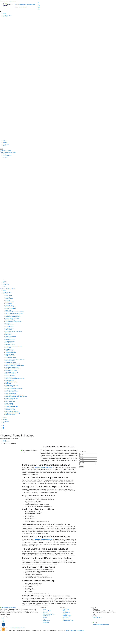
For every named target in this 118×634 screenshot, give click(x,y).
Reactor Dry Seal (9, 404)
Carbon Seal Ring (9, 408)
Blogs (4, 145)
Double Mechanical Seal (11, 398)
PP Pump (7, 297)
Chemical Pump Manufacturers (43, 467)
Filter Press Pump (9, 339)
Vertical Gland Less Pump (12, 318)
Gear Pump (8, 334)
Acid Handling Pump (10, 352)
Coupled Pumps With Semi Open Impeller (16, 396)
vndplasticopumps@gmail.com (27, 4)
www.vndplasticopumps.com (18, 627)
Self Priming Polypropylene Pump (14, 313)
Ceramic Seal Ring (10, 409)
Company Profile (7, 15)
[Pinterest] (39, 6)
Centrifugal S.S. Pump (11, 370)
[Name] (1, 149)
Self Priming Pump (10, 387)
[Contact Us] (3, 625)
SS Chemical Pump (10, 351)
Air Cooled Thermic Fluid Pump (13, 331)
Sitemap (5, 142)
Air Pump (7, 323)
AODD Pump (8, 303)
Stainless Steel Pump (10, 308)
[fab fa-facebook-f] (3, 425)
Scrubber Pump (9, 326)
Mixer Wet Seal (9, 403)
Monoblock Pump (10, 344)
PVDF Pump (8, 295)
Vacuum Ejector (9, 349)
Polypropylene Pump (10, 307)
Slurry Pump (8, 338)
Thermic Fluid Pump (10, 390)
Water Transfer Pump (10, 393)
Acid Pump (8, 310)
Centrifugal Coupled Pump (12, 367)
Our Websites (46, 620)
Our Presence (46, 615)
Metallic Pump (9, 342)
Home (4, 13)
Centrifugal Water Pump (11, 372)
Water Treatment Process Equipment (14, 359)
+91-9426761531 (23, 7)
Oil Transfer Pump (10, 355)
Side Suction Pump (10, 341)
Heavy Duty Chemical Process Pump (14, 378)
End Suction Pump (10, 375)
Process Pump (9, 298)
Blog (44, 619)
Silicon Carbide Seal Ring (11, 411)
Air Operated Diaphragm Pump (13, 321)
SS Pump (7, 300)
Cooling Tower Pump (10, 336)
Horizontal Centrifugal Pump (12, 316)
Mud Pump (8, 383)
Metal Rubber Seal (10, 401)
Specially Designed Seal (11, 406)
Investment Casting (10, 414)
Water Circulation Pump (11, 391)
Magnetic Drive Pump (11, 382)
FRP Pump (8, 347)
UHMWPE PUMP (9, 302)
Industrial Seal (9, 400)
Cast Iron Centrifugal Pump (12, 364)
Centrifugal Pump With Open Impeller (15, 395)
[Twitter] (39, 4)
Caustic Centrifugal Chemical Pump (14, 365)
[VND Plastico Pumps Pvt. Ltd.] (8, 0)
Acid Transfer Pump (10, 357)
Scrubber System (9, 354)
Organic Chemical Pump (11, 385)
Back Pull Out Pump (10, 362)
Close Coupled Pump (10, 373)
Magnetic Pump (9, 328)
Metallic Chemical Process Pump (13, 346)
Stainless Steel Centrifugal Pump (13, 388)
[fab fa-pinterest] (3, 428)
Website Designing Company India (75, 630)
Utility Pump (8, 329)
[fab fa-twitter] (3, 427)
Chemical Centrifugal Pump (12, 315)
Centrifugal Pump (9, 324)
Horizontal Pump (9, 380)
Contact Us (6, 144)
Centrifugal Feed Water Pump (13, 369)
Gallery (4, 140)
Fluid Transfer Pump (10, 377)
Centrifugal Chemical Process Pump (14, 311)
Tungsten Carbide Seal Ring (12, 413)
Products (5, 16)
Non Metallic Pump (10, 360)
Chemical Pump (9, 305)
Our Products (6, 441)
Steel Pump (8, 333)
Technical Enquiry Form (49, 614)
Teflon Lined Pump (10, 320)
